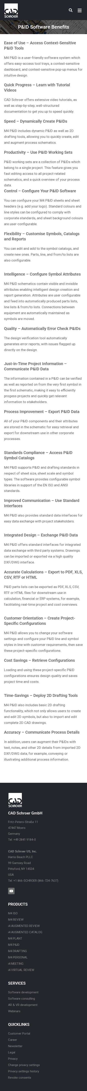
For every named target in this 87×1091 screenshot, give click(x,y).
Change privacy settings (24, 1065)
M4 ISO (13, 913)
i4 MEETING (15, 964)
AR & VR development (22, 1005)
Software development (23, 992)
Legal (11, 1052)
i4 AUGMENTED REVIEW (24, 926)
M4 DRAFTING (17, 951)
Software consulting (21, 998)
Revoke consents (19, 1077)
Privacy (13, 1059)
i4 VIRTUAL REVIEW (21, 970)
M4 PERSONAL (18, 957)
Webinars (14, 1011)
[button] (79, 10)
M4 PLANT (15, 938)
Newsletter (15, 1046)
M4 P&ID (13, 945)
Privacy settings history (23, 1071)
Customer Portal (19, 1033)
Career (12, 1040)
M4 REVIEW (15, 919)
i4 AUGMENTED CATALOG (25, 932)
